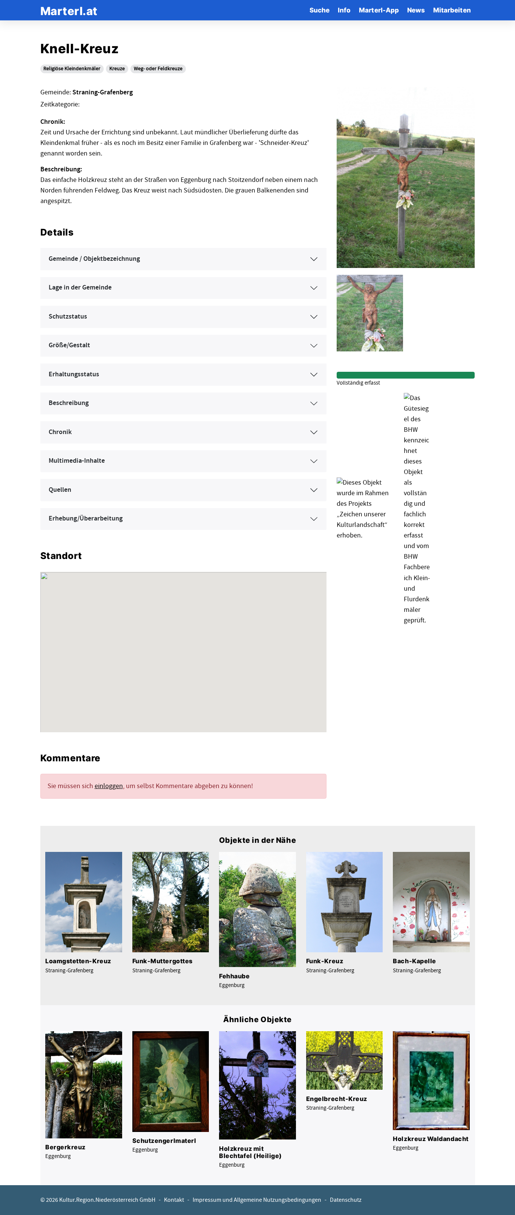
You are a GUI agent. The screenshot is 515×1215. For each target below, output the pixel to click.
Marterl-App (379, 10)
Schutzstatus (68, 316)
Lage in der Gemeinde (80, 287)
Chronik (60, 432)
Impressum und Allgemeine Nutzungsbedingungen (257, 1200)
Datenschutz (346, 1200)
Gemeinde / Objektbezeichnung (94, 258)
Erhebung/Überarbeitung (86, 518)
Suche (320, 10)
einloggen (109, 786)
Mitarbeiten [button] (452, 10)
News (416, 10)
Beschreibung (69, 403)
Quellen (60, 489)
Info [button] (344, 10)
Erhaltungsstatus (74, 374)
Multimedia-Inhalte (77, 460)
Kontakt (174, 1200)
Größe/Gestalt (69, 345)
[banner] (69, 10)
